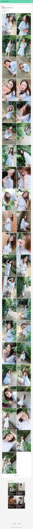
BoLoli (3, 6)
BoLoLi (16, 475)
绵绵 (4, 11)
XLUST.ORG (5, 1)
